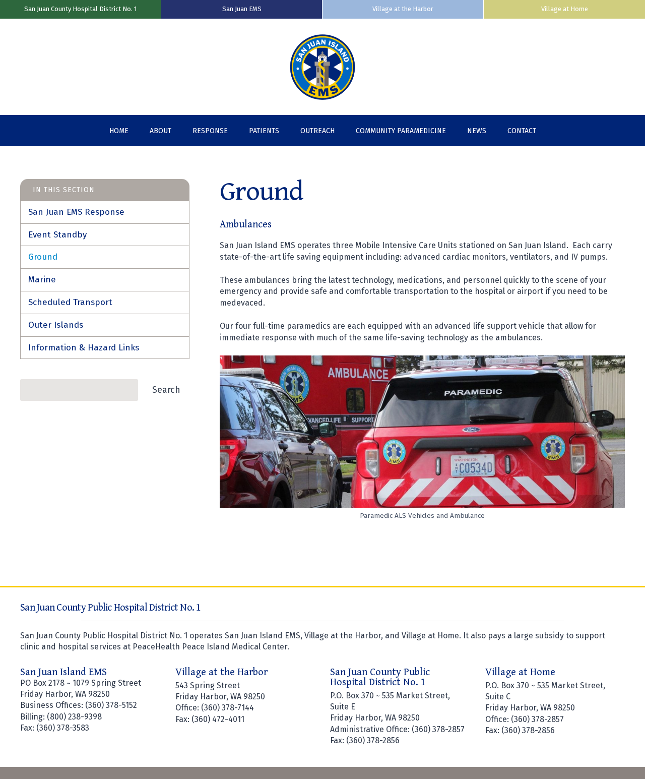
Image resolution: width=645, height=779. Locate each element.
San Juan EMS (242, 9)
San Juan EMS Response (76, 212)
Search (166, 389)
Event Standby (57, 234)
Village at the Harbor (402, 9)
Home (118, 131)
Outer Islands (55, 325)
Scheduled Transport (70, 302)
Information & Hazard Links (83, 347)
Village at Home (564, 9)
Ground (42, 257)
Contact (521, 131)
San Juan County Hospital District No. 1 (80, 9)
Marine (42, 279)
